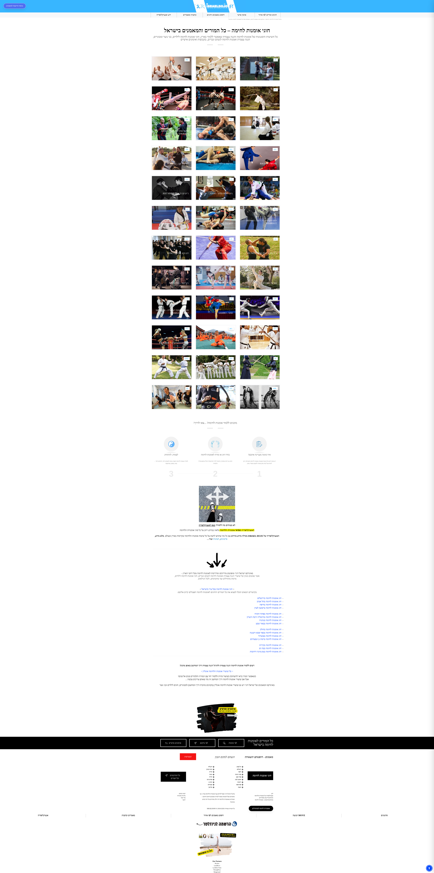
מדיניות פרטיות (181, 796)
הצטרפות (188, 757)
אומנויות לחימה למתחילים (261, 808)
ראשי (184, 800)
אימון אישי (241, 15)
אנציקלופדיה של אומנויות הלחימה (264, 796)
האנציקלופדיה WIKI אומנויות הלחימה (237, 530)
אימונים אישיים (175, 743)
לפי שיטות (233, 743)
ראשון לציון (238, 779)
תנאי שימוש (182, 793)
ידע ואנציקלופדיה (164, 15)
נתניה (210, 774)
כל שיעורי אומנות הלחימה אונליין (217, 671)
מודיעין (210, 787)
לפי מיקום (204, 743)
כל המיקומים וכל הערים (175, 776)
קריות (210, 772)
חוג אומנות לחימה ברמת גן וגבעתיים (265, 639)
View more (259, 68)
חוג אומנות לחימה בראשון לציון (267, 608)
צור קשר (183, 798)
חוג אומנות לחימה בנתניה (270, 620)
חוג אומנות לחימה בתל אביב (269, 601)
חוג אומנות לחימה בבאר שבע (268, 623)
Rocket (217, 863)
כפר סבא (238, 784)
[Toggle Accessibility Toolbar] (429, 868)
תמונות (216, 539)
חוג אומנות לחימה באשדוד (269, 636)
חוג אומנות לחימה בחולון (270, 629)
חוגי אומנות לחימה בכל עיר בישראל (217, 589)
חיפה (239, 772)
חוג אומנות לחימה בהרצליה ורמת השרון (264, 617)
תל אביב (239, 767)
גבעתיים (210, 784)
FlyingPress (217, 870)
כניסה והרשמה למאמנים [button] (14, 6)
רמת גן (210, 782)
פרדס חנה (209, 779)
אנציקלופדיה (43, 815)
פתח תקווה (238, 774)
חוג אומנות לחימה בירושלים (269, 598)
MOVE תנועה (299, 815)
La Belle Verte (217, 868)
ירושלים (239, 769)
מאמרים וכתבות (128, 815)
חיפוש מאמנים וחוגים (215, 15)
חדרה (210, 777)
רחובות (239, 782)
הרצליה (210, 767)
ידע (272, 793)
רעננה (239, 787)
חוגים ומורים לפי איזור (267, 15)
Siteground (217, 872)
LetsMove (217, 865)
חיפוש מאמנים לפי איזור (214, 815)
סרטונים (223, 539)
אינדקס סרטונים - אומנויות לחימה (264, 800)
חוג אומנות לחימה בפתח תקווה (268, 614)
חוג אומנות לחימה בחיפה (270, 604)
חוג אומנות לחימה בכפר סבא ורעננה (265, 632)
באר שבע (238, 777)
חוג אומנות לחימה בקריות (270, 645)
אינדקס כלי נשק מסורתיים (266, 798)
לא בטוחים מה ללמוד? (217, 525)
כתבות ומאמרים (189, 15)
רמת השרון (209, 769)
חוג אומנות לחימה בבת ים (270, 648)
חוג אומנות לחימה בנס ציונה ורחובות (265, 651)
